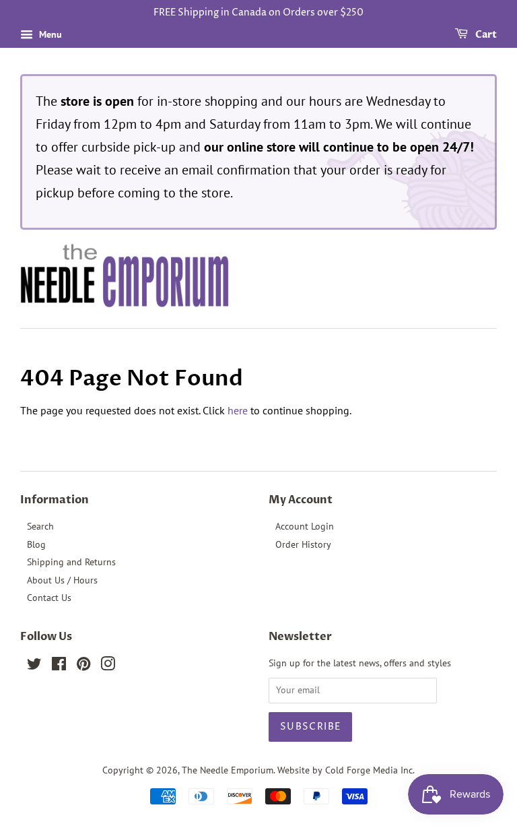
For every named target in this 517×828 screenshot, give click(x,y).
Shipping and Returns (71, 562)
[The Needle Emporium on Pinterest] (83, 666)
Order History (303, 544)
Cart (485, 34)
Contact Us (49, 598)
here (238, 410)
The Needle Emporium (227, 770)
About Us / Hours (62, 580)
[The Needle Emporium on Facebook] (59, 666)
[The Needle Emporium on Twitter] (34, 666)
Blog (36, 544)
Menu (49, 34)
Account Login (304, 526)
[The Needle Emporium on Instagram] (107, 666)
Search (40, 526)
